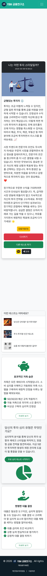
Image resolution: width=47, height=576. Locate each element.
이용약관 (32, 571)
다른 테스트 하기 (23, 244)
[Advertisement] (23, 35)
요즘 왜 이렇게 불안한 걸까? (25, 346)
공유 (27, 251)
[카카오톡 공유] (18, 251)
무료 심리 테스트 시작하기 (19, 459)
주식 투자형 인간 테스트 (24, 334)
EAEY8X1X (23, 229)
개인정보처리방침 (18, 571)
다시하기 (23, 236)
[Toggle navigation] (41, 4)
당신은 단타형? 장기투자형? (25, 322)
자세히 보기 (23, 416)
